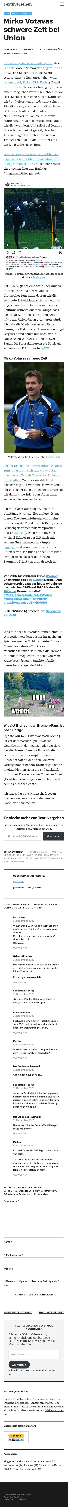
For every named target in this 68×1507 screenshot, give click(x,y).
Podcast (28, 1465)
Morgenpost (13, 82)
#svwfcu (45, 595)
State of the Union (21, 13)
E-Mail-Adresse (13, 1255)
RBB (35, 82)
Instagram (39, 277)
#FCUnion (36, 579)
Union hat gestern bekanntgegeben (28, 63)
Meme (7, 858)
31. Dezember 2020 (15, 53)
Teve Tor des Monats (25, 1469)
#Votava (52, 576)
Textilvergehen (18, 4)
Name (8, 1242)
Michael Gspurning (25, 858)
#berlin (42, 598)
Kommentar (11, 1201)
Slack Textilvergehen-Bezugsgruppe (28, 1399)
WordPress (18, 1496)
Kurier (44, 82)
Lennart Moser (32, 855)
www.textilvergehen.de (29, 887)
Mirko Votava (49, 858)
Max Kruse (51, 855)
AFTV (45, 348)
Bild (11, 286)
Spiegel (20, 533)
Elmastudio (22, 1499)
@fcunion (29, 598)
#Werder (10, 591)
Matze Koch (53, 457)
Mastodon (18, 881)
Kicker (27, 82)
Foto (45, 1461)
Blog (6, 13)
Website (8, 1269)
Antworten (21, 948)
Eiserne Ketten (27, 1461)
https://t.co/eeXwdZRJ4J (21, 595)
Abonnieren (53, 836)
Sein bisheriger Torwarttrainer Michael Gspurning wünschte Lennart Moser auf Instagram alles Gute (31, 159)
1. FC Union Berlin (38, 852)
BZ (17, 286)
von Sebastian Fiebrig (18, 49)
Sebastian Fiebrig (32, 876)
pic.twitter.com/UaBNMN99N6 (25, 602)
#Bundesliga (13, 598)
